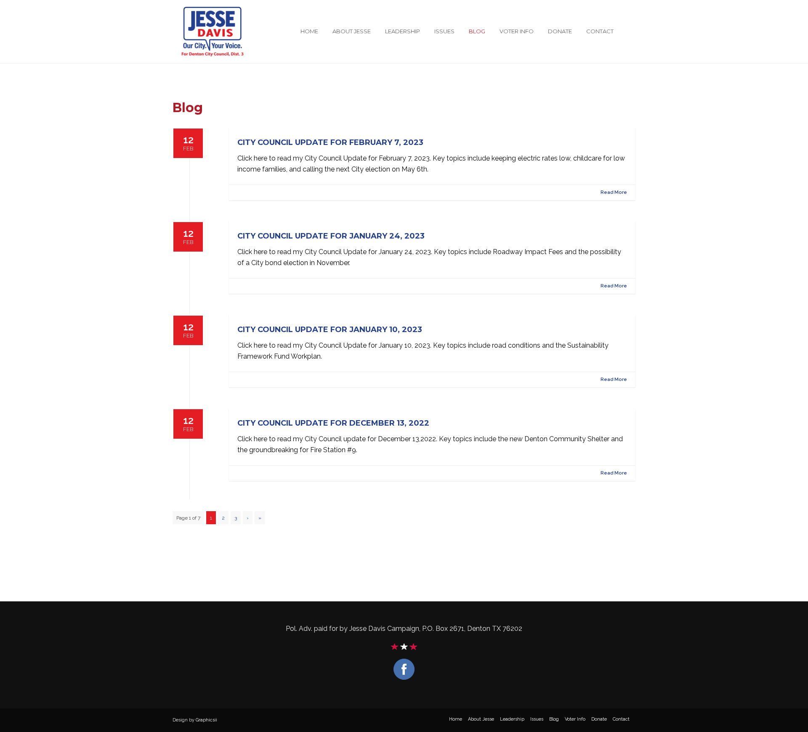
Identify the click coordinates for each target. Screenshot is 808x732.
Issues (444, 31)
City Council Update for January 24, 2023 (331, 236)
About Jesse (351, 31)
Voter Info (517, 31)
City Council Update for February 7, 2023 (330, 142)
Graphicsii (206, 720)
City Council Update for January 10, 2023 (329, 329)
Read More (614, 192)
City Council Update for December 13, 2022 (333, 423)
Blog (477, 31)
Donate (560, 31)
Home (309, 31)
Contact (600, 31)
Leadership (402, 31)
